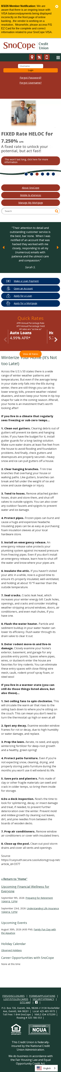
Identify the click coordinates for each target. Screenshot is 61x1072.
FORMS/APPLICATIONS (42, 996)
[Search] (56, 211)
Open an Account (23, 288)
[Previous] (3, 247)
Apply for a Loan (23, 295)
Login (30, 70)
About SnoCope (30, 187)
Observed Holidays (11, 950)
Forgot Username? (31, 82)
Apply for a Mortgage (25, 303)
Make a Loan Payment (26, 281)
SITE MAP (25, 1002)
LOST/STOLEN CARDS (15, 999)
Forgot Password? (30, 77)
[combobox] (46, 1068)
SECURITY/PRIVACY (43, 999)
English (47, 1068)
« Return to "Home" (14, 879)
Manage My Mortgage (30, 202)
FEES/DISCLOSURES (13, 996)
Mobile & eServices (30, 195)
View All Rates (30, 354)
